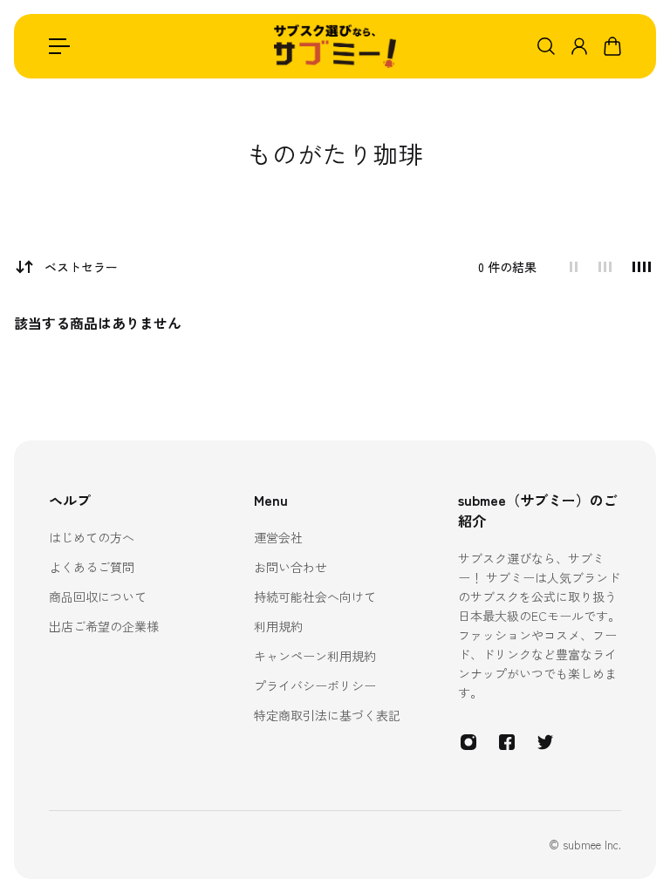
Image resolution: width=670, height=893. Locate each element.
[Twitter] (545, 742)
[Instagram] (468, 742)
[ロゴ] (335, 46)
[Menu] (59, 46)
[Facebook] (507, 742)
